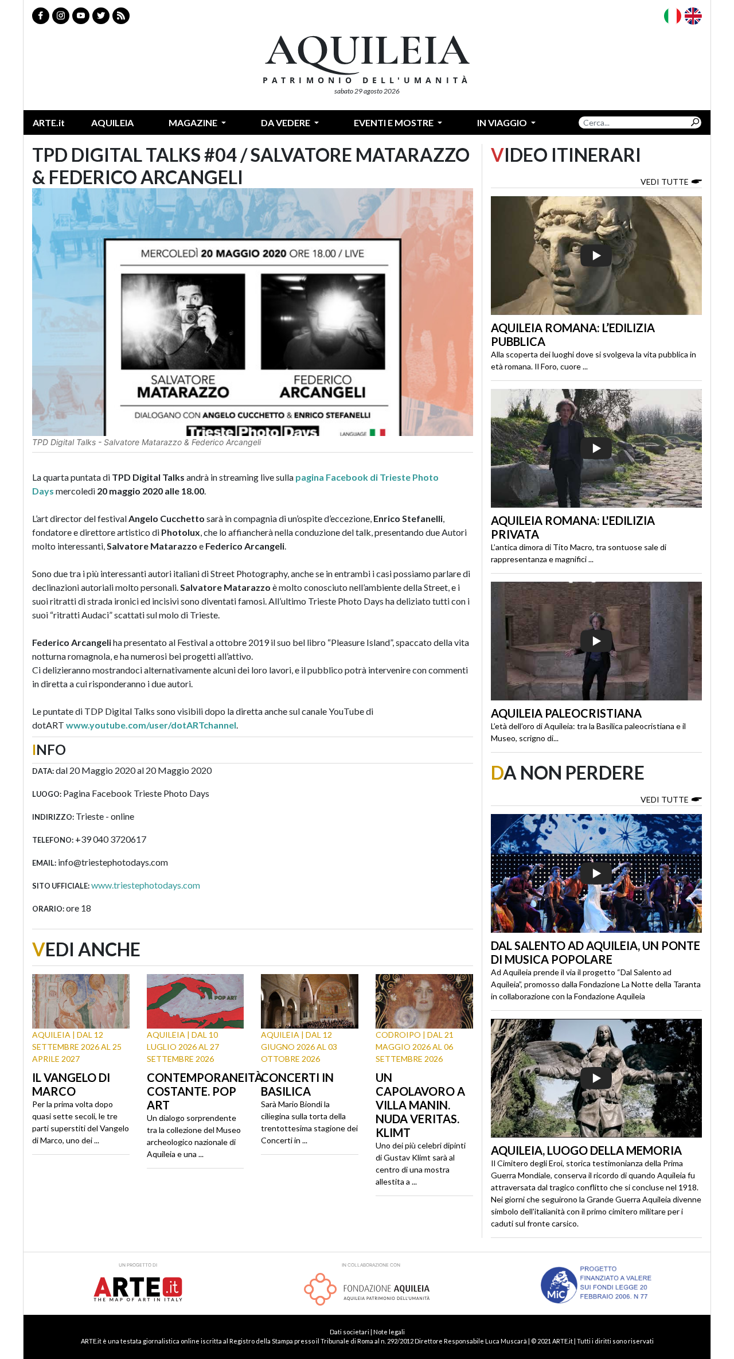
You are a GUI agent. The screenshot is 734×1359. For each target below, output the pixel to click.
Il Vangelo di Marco (71, 1084)
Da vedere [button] (286, 122)
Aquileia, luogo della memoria (586, 1150)
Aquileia (112, 122)
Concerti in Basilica (297, 1084)
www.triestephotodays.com (145, 884)
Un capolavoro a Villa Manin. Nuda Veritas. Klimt (420, 1104)
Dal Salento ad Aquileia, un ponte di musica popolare (595, 952)
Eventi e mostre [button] (394, 122)
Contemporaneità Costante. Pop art (205, 1091)
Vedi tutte (665, 181)
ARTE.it (49, 122)
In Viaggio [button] (503, 122)
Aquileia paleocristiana (566, 713)
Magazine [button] (194, 122)
